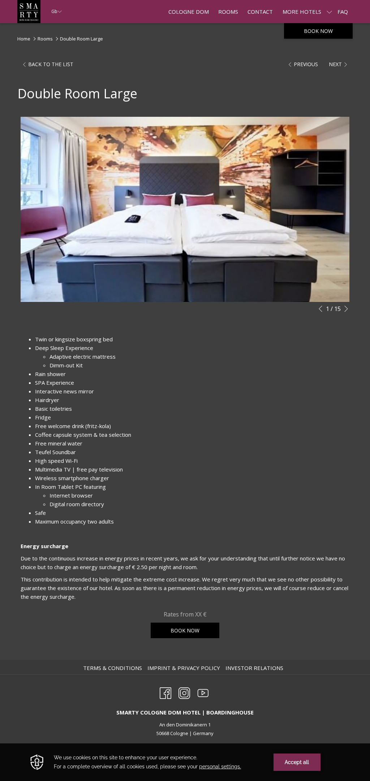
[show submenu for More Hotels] (329, 11)
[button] (185, 209)
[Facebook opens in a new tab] (165, 691)
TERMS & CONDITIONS (113, 667)
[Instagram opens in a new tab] (184, 691)
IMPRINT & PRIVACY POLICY (184, 667)
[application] (185, 762)
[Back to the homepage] (28, 11)
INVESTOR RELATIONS (255, 667)
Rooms (45, 38)
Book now (318, 30)
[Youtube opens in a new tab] (203, 691)
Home (23, 38)
